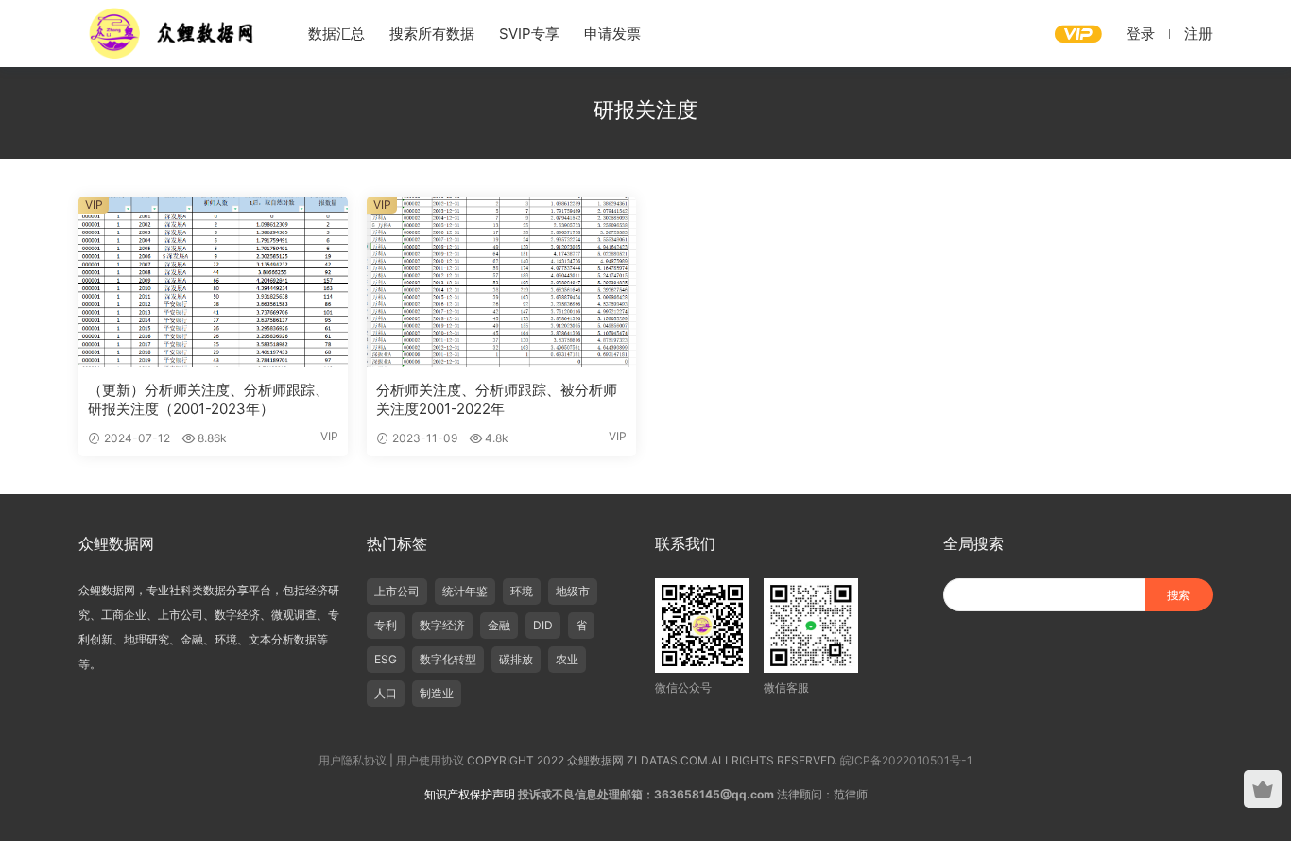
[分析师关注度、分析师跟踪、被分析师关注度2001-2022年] (501, 282)
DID (543, 625)
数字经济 (442, 625)
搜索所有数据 (431, 34)
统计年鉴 (465, 591)
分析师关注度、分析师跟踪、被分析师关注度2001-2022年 (496, 399)
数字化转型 (448, 659)
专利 (385, 625)
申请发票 (612, 34)
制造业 (437, 693)
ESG (385, 659)
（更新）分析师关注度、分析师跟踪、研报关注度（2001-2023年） (208, 399)
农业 (567, 659)
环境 (521, 591)
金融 (499, 625)
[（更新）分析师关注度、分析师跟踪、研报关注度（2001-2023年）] (213, 282)
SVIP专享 (529, 34)
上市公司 (397, 591)
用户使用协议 (430, 760)
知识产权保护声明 (469, 794)
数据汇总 (336, 34)
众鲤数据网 (172, 33)
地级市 (573, 591)
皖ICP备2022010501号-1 (906, 760)
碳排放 (516, 659)
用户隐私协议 (352, 760)
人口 (385, 693)
